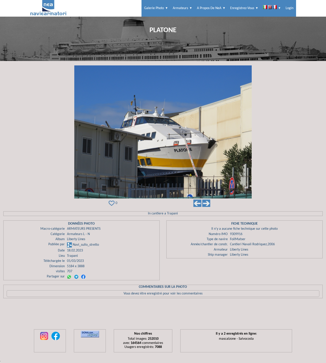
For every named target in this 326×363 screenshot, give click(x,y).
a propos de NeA (209, 8)
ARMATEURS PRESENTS (83, 229)
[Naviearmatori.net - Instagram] (44, 340)
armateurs (180, 8)
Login (289, 8)
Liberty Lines (76, 239)
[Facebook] (83, 277)
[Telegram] (76, 277)
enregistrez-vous (242, 8)
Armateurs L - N (78, 234)
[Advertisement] (163, 315)
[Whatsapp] (69, 277)
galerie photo (154, 8)
